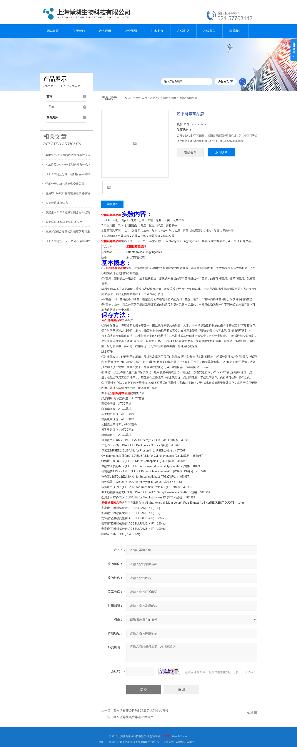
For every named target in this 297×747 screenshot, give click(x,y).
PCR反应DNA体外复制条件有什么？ (68, 164)
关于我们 (79, 31)
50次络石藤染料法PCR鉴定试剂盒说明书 (140, 710)
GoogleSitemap (180, 736)
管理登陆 (181, 742)
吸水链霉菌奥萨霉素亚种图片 (133, 717)
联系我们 (235, 31)
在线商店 (183, 31)
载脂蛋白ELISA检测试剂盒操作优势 (67, 212)
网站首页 (53, 31)
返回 (250, 712)
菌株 (51, 106)
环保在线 (169, 742)
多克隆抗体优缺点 (56, 202)
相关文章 (55, 136)
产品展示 (105, 31)
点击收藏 (221, 152)
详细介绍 (112, 204)
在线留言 (209, 31)
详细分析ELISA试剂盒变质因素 (64, 183)
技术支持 (157, 31)
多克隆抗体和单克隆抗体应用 (63, 222)
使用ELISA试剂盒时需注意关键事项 (67, 193)
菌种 (166, 98)
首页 (144, 98)
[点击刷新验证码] (169, 671)
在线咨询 (190, 152)
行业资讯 (131, 31)
